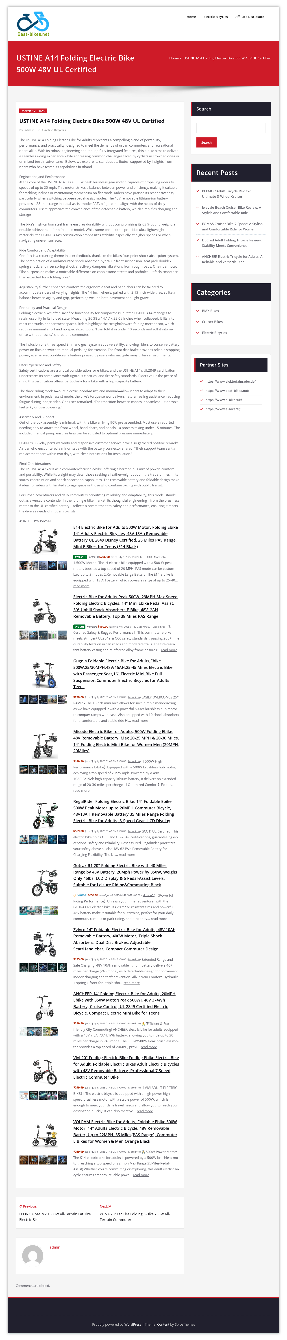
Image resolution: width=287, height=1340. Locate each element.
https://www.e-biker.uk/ (224, 400)
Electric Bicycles (216, 17)
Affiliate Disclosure (249, 17)
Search (203, 109)
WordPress (132, 1324)
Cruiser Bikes (212, 321)
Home (191, 17)
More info (160, 557)
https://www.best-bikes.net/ (227, 390)
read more (81, 586)
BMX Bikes (210, 310)
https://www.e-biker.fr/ (223, 409)
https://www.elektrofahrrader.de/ (231, 381)
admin (29, 130)
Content (163, 1324)
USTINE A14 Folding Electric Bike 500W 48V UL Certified (227, 58)
